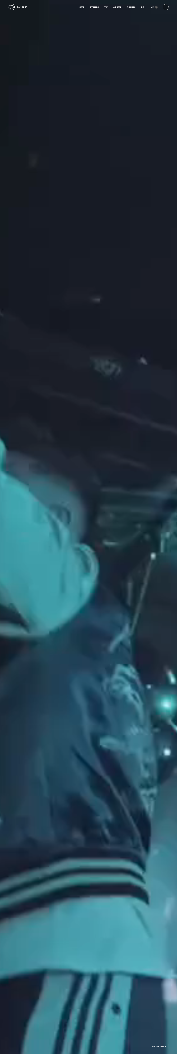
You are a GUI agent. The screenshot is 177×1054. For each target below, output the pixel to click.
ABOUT (117, 7)
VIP (106, 7)
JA (152, 7)
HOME (81, 7)
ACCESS (131, 7)
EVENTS (94, 7)
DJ (142, 7)
